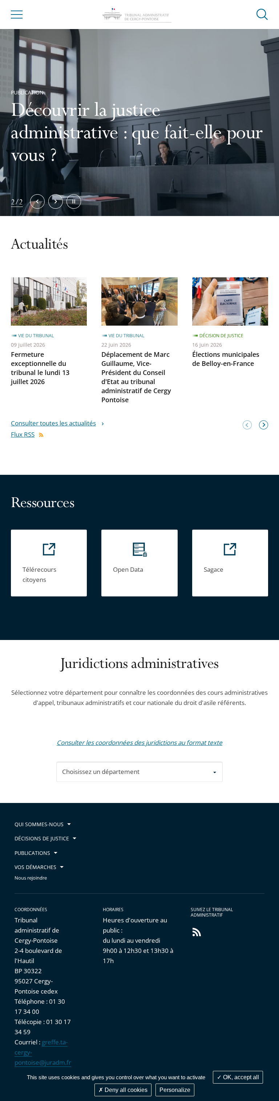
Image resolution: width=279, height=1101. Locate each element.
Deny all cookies (125, 1090)
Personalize (174, 1090)
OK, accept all (240, 1077)
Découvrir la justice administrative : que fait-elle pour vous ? (137, 134)
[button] (262, 14)
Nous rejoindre (31, 878)
